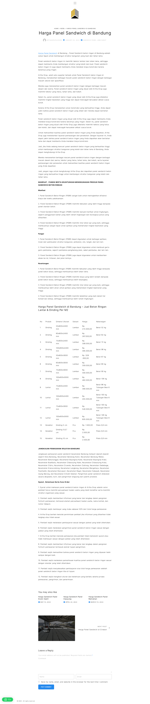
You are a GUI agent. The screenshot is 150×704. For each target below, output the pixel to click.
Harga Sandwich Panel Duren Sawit (47, 598)
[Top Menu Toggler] (75, 3)
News (62, 28)
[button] (7, 699)
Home (56, 28)
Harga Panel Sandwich (47, 53)
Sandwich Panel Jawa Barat (94, 40)
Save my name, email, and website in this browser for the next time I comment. (74, 682)
